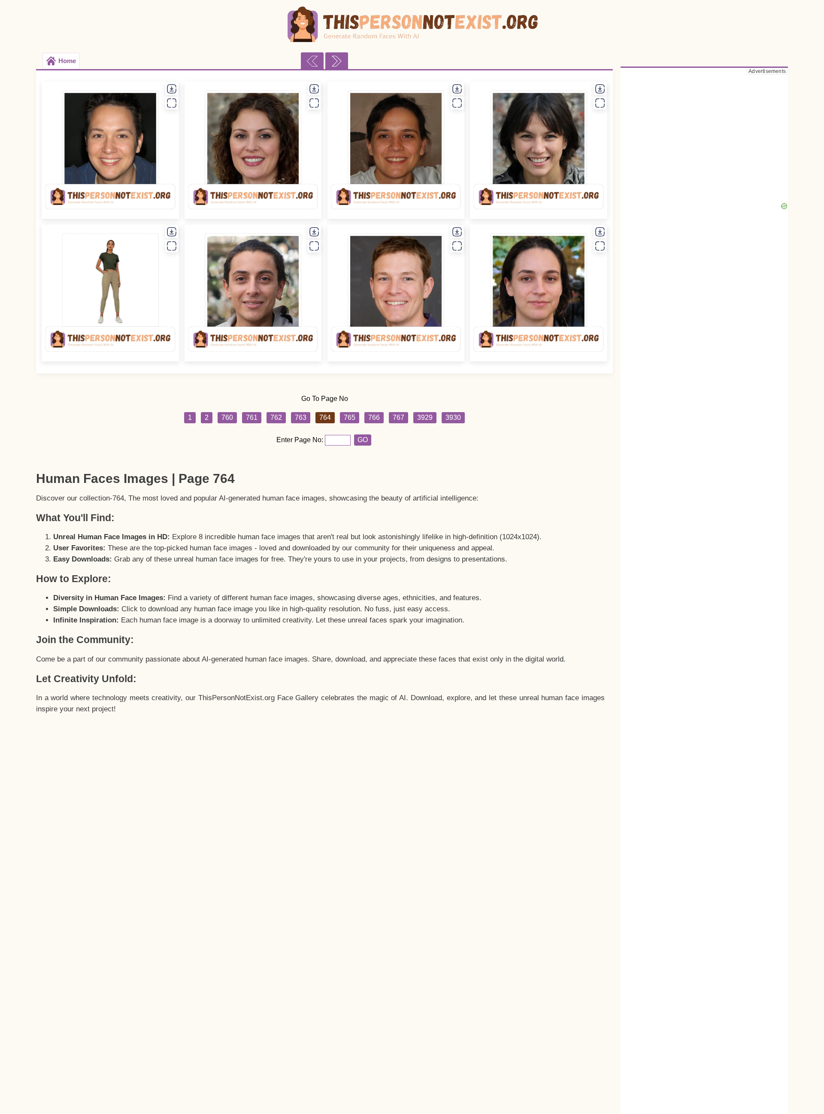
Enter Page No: (300, 439)
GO (362, 439)
